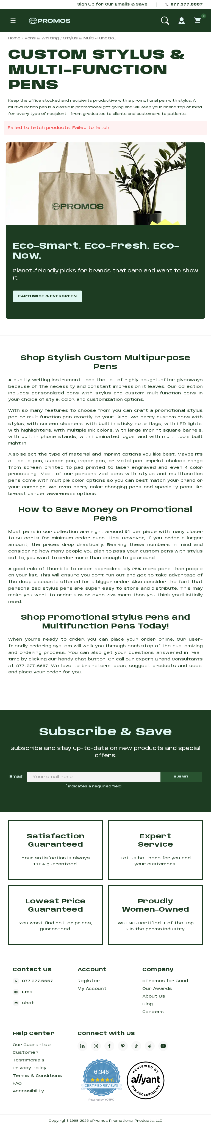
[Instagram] (96, 1046)
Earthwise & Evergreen (47, 296)
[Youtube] (163, 1046)
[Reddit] (150, 1046)
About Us (153, 996)
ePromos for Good (165, 981)
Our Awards (157, 989)
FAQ (17, 1083)
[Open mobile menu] (13, 21)
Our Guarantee (32, 1045)
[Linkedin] (82, 1046)
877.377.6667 (187, 4)
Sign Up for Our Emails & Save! (112, 4)
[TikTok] (136, 1046)
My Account (92, 989)
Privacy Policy (29, 1068)
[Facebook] (109, 1046)
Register (88, 981)
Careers (153, 1012)
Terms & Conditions (37, 1076)
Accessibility (28, 1091)
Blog (147, 1004)
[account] (182, 21)
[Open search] (165, 21)
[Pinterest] (123, 1046)
